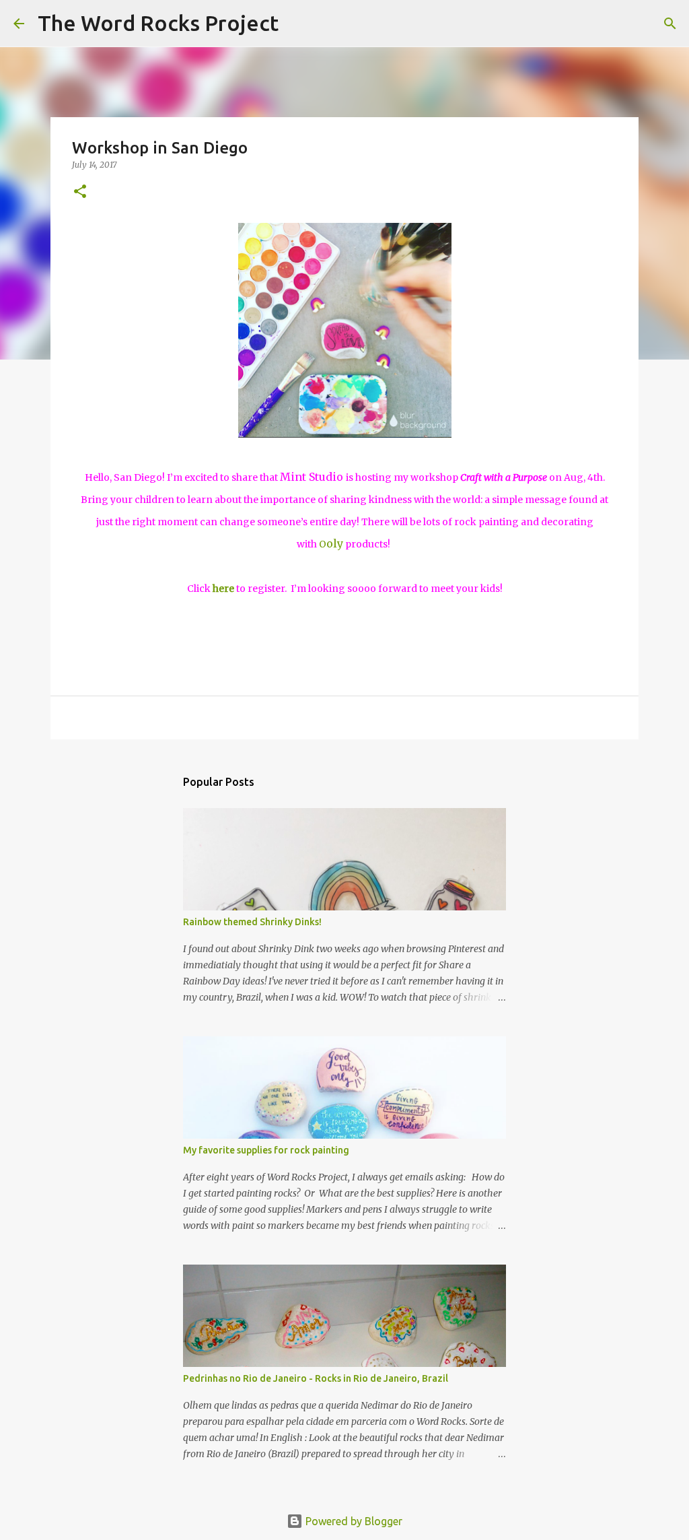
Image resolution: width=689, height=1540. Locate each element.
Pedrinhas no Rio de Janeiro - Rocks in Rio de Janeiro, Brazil (315, 1378)
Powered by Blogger (352, 1521)
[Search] (297, 23)
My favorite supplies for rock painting (266, 1150)
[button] (80, 192)
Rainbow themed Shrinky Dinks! (252, 921)
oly (331, 543)
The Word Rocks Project (158, 23)
